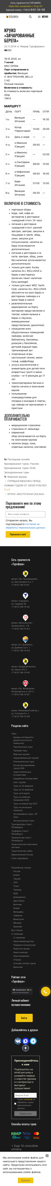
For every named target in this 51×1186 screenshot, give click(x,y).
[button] (47, 1156)
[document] (25, 593)
